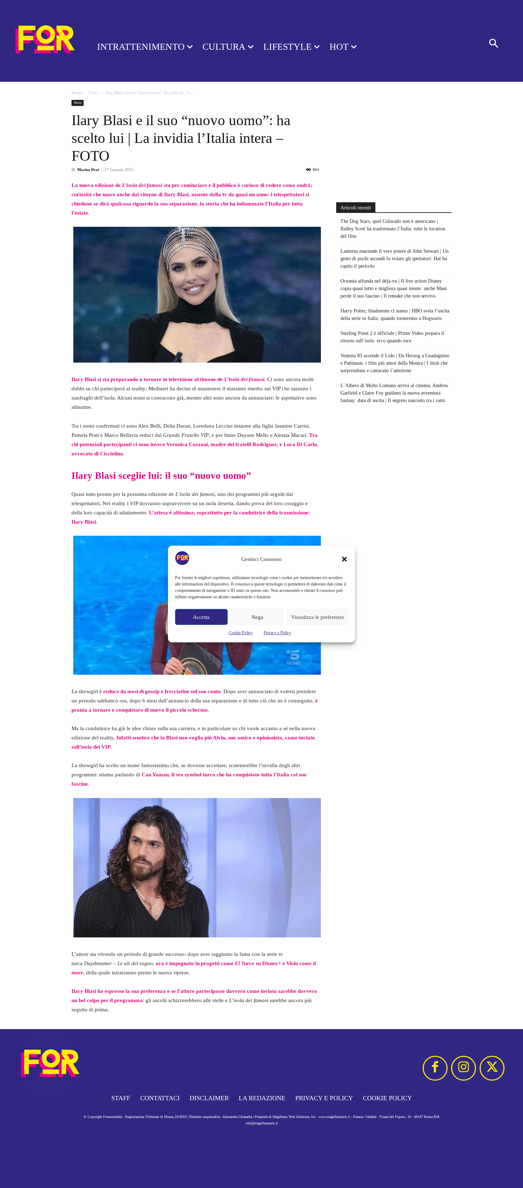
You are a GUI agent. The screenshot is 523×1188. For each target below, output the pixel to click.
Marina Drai (88, 169)
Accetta (201, 617)
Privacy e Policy (277, 632)
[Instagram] (463, 1068)
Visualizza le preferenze (317, 617)
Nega (257, 617)
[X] (492, 1068)
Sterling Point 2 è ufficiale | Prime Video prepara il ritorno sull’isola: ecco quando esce (392, 337)
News (94, 92)
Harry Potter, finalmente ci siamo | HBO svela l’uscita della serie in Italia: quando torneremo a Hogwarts (394, 314)
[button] (344, 559)
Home (77, 92)
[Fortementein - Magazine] (39, 41)
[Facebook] (435, 1068)
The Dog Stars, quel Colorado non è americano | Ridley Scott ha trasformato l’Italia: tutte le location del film (392, 229)
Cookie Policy (241, 632)
